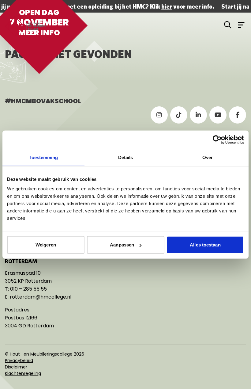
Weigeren (46, 244)
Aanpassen (122, 244)
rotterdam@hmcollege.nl (40, 296)
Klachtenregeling (23, 373)
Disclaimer (16, 367)
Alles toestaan (205, 244)
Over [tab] (207, 157)
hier (166, 6)
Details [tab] (125, 157)
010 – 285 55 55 (28, 288)
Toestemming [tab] (43, 157)
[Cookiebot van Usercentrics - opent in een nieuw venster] (217, 139)
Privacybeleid (19, 360)
